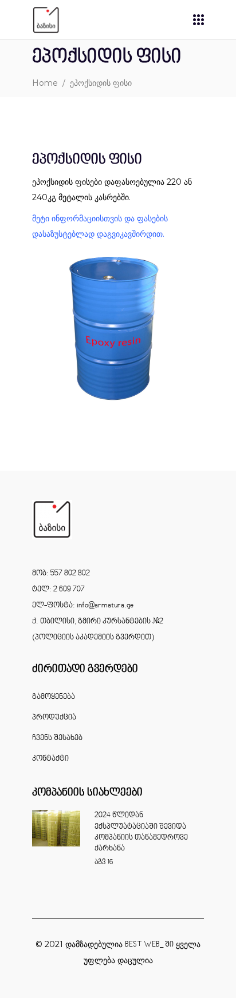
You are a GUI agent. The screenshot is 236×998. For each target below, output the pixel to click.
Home (45, 83)
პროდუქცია (54, 718)
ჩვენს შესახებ (57, 738)
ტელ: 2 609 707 (58, 590)
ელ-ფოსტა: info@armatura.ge (82, 606)
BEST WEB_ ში (149, 945)
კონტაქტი (50, 759)
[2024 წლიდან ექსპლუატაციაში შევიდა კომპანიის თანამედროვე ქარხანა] (56, 828)
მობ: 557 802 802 (61, 574)
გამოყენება (53, 697)
